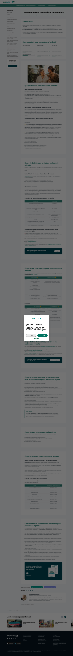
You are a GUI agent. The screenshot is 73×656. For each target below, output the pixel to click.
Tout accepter (42, 335)
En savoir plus (36, 338)
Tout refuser (31, 335)
